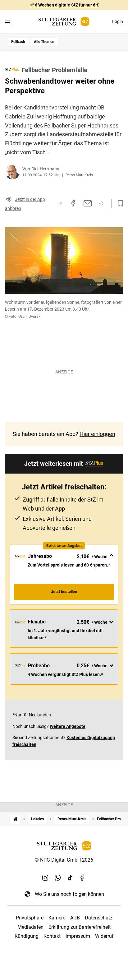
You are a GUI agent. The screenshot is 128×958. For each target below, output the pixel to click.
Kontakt (52, 936)
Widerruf (104, 936)
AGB (75, 918)
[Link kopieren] (60, 204)
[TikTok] (70, 878)
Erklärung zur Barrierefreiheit (79, 927)
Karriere (56, 918)
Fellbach (18, 41)
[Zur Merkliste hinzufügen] (118, 203)
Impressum (78, 936)
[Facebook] (83, 878)
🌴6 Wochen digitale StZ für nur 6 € (64, 4)
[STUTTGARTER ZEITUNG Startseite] (64, 21)
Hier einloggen (97, 434)
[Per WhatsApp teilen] (101, 203)
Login (117, 21)
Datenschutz (98, 918)
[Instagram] (45, 878)
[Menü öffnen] (7, 22)
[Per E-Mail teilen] (88, 203)
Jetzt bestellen (64, 591)
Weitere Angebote (67, 726)
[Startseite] (15, 819)
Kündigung (27, 936)
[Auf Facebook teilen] (73, 203)
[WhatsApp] (58, 878)
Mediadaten (30, 927)
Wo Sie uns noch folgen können (69, 894)
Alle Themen (44, 41)
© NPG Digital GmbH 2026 (64, 860)
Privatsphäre (29, 918)
